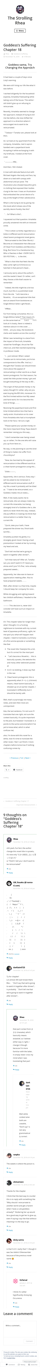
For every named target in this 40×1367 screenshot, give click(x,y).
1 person (16, 954)
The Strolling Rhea (20, 20)
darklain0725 (19, 967)
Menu (21, 30)
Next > (28, 758)
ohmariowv (18, 1182)
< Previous (13, 758)
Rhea (7, 54)
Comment (29, 1341)
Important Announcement (25, 805)
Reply (11, 873)
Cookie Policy (11, 1358)
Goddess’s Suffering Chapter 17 (16, 801)
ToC (21, 758)
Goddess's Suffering (21, 54)
